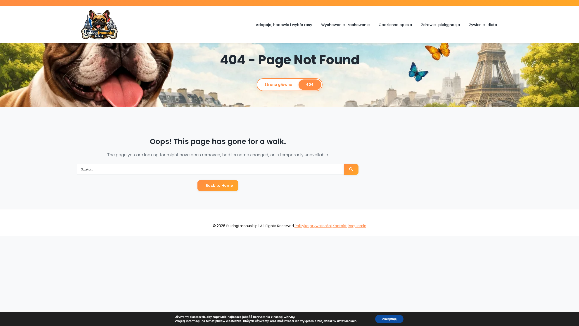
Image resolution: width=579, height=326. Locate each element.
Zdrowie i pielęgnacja (440, 24)
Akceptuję (389, 319)
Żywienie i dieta (483, 24)
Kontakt (339, 225)
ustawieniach (346, 321)
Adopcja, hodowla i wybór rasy (284, 24)
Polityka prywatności (313, 225)
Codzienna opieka (395, 24)
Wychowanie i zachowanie (345, 24)
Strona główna (278, 84)
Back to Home (219, 185)
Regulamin (357, 225)
